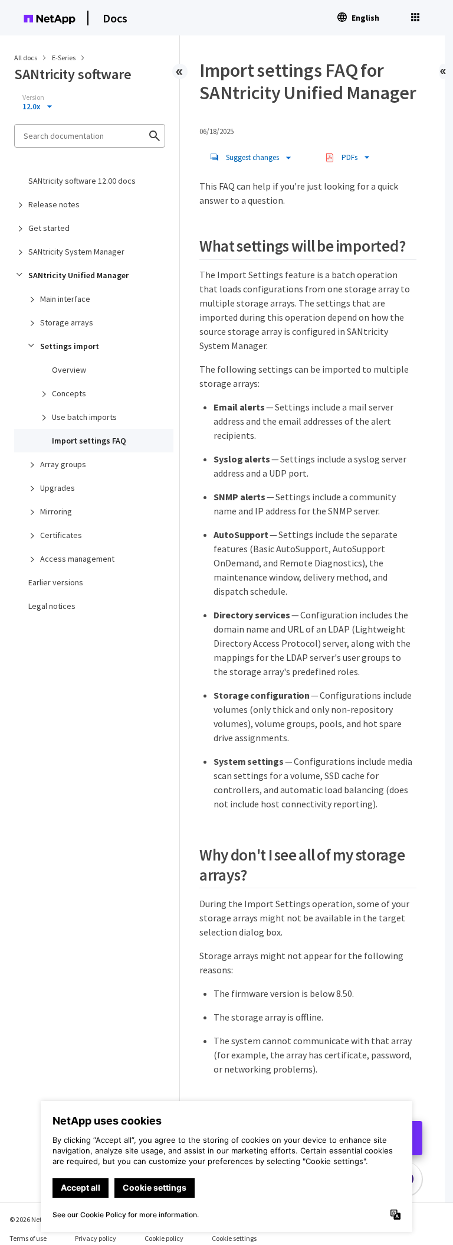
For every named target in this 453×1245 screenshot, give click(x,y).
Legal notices (52, 606)
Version (33, 97)
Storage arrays (66, 322)
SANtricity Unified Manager (78, 275)
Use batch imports (84, 417)
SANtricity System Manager (76, 251)
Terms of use (28, 1238)
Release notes (54, 204)
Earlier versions (55, 582)
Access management (77, 558)
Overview (69, 369)
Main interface (65, 299)
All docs (25, 57)
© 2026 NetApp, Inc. (38, 1219)
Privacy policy (95, 1238)
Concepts (69, 393)
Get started (49, 228)
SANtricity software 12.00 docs (82, 180)
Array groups (63, 464)
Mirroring (56, 511)
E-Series (64, 57)
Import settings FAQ (89, 440)
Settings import (69, 346)
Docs (115, 18)
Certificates (61, 535)
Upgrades (57, 488)
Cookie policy (164, 1238)
